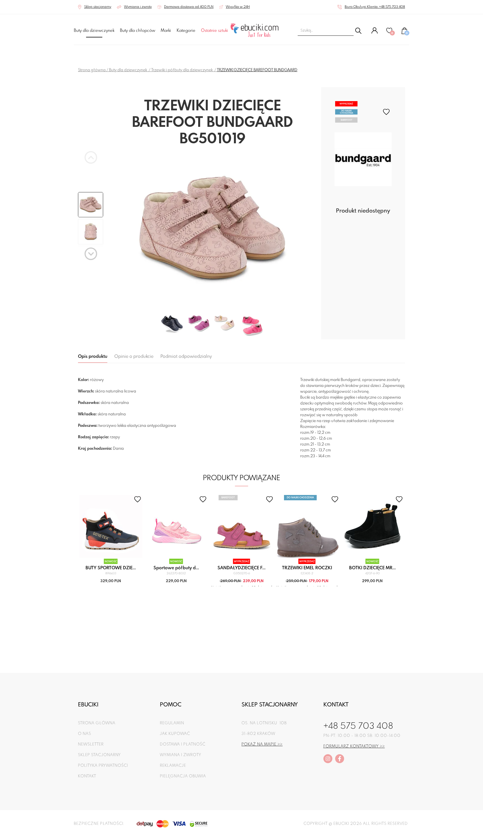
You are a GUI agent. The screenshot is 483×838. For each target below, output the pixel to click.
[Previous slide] (91, 157)
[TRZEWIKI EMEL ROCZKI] (307, 526)
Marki (166, 30)
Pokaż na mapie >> (262, 744)
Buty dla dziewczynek (94, 30)
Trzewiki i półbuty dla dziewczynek (182, 70)
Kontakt (87, 776)
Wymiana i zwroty (180, 755)
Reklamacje (173, 766)
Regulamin (172, 723)
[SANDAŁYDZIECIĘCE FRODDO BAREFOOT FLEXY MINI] (241, 526)
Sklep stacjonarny (99, 755)
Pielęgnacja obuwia (183, 776)
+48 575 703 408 (358, 726)
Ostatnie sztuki (214, 30)
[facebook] (339, 758)
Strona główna (92, 70)
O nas (84, 734)
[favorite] (386, 112)
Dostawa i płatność (182, 744)
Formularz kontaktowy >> (354, 746)
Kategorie (186, 30)
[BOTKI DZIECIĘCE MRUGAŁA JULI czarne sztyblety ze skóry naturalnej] (372, 526)
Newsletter (91, 744)
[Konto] (374, 32)
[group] (212, 230)
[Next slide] (91, 253)
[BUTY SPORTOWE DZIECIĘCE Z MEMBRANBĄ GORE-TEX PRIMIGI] (110, 526)
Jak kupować (175, 734)
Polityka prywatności (103, 766)
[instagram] (327, 758)
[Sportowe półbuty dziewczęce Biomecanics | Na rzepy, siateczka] (176, 526)
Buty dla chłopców (137, 30)
